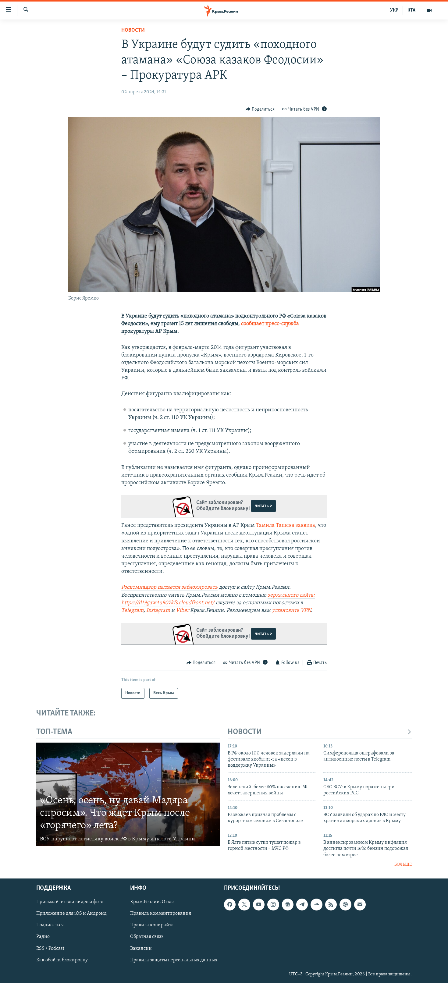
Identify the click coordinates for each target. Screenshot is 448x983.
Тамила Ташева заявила (285, 525)
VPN (305, 610)
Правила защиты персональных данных (173, 959)
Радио (43, 936)
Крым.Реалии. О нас (152, 902)
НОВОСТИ (245, 732)
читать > (263, 505)
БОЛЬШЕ (403, 864)
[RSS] (331, 904)
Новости (133, 30)
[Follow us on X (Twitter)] (244, 904)
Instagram (158, 610)
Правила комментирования (160, 913)
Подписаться (50, 925)
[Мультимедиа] (429, 10)
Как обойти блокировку (62, 959)
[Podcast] (345, 904)
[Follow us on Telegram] (302, 904)
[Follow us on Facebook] (230, 904)
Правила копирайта (152, 925)
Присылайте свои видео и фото (69, 902)
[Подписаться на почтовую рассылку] (360, 904)
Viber (183, 610)
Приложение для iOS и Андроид (71, 913)
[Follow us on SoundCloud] (316, 904)
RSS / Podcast (50, 948)
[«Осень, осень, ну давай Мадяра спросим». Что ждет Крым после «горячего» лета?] (128, 794)
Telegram (132, 610)
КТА (411, 10)
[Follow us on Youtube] (259, 904)
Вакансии (141, 948)
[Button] (260, 109)
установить (286, 610)
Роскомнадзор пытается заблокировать (169, 587)
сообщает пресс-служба (270, 324)
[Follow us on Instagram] (273, 904)
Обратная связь (146, 936)
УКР (394, 10)
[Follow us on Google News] (287, 904)
